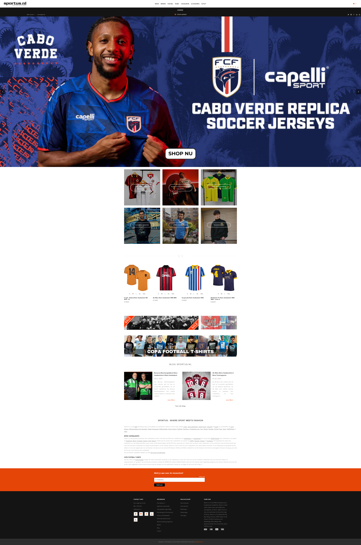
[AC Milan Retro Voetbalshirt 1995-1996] (166, 277)
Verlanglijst (183, 515)
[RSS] (135, 520)
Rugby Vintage (172, 429)
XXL (144, 294)
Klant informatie (184, 503)
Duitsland (139, 441)
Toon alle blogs (180, 406)
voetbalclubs (197, 438)
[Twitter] (135, 514)
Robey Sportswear (153, 429)
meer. (125, 431)
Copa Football (139, 459)
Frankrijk (145, 441)
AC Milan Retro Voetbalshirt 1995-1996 (164, 298)
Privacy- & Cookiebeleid (163, 515)
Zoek (185, 10)
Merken (159, 525)
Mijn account (30, 14)
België (134, 441)
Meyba (206, 429)
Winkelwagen (184, 512)
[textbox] (178, 10)
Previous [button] (2, 91)
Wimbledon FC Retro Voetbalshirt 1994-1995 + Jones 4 (223, 298)
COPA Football (163, 429)
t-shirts (185, 427)
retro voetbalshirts (193, 427)
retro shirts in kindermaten (157, 452)
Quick (224, 429)
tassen (216, 427)
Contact (159, 531)
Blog (158, 528)
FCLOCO (179, 429)
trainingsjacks (202, 427)
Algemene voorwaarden (163, 506)
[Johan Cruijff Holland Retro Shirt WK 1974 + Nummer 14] (137, 277)
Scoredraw (210, 441)
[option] (180, 91)
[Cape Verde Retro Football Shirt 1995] (195, 277)
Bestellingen (183, 509)
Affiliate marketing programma (165, 522)
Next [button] (358, 91)
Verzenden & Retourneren (163, 518)
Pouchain (211, 429)
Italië (149, 441)
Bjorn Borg (144, 429)
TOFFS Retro (230, 429)
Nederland (129, 441)
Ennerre (202, 441)
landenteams (187, 438)
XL (140, 294)
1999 (136, 427)
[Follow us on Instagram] (141, 514)
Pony (201, 429)
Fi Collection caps (195, 429)
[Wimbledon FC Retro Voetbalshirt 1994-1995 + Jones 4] (224, 277)
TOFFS (192, 441)
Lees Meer (171, 400)
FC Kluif (216, 429)
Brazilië (154, 441)
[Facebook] (146, 514)
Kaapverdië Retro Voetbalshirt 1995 (193, 298)
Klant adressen (184, 506)
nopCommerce (199, 542)
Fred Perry (186, 429)
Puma (220, 429)
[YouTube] (152, 514)
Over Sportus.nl (161, 503)
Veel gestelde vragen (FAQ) (164, 509)
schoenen (209, 427)
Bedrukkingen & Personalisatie (165, 512)
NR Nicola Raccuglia (135, 429)
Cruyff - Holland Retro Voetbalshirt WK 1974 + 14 (136, 298)
